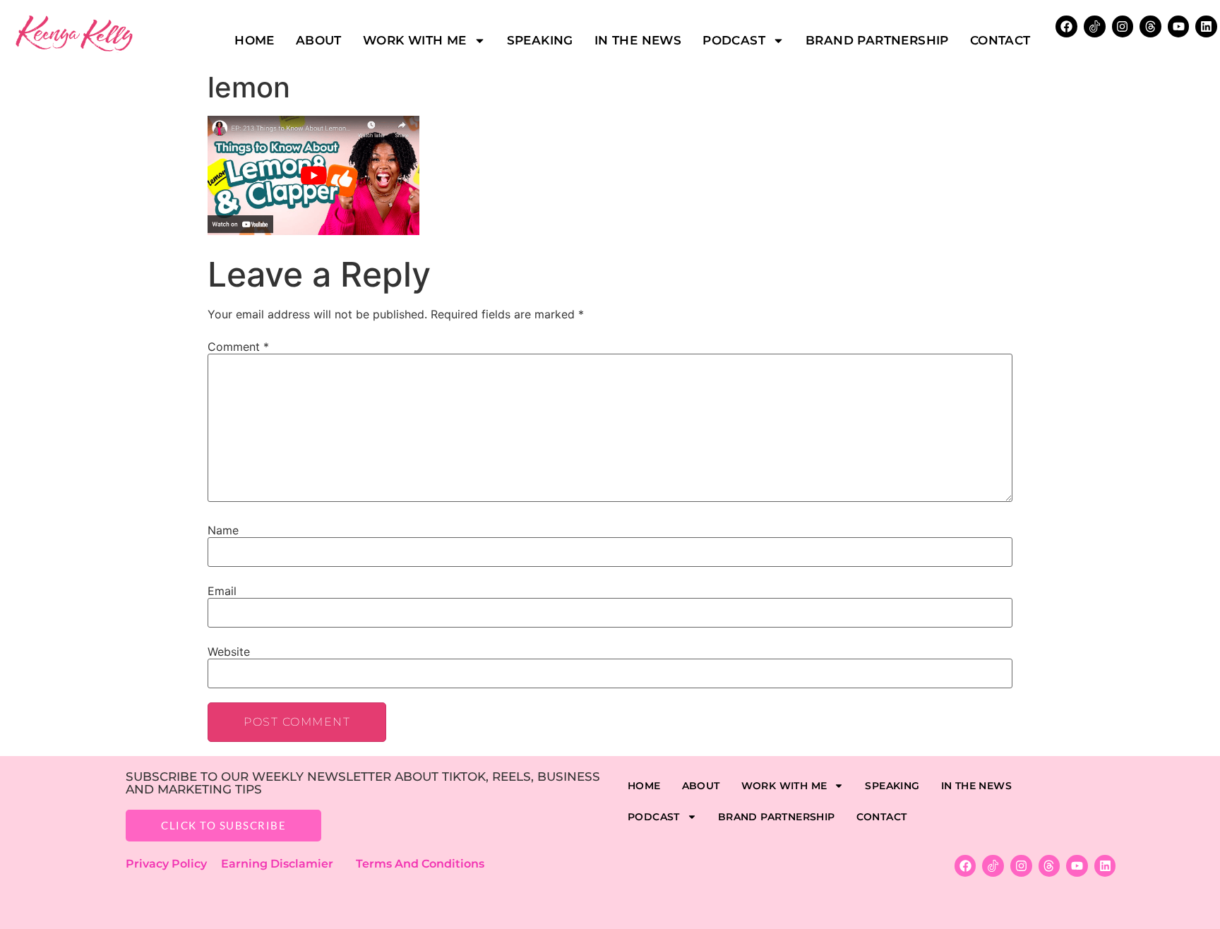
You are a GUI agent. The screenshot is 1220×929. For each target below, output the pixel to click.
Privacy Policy (173, 863)
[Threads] (1150, 26)
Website (229, 651)
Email (222, 591)
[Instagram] (1123, 26)
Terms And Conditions (420, 863)
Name (223, 530)
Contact (1000, 40)
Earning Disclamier (287, 863)
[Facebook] (1066, 26)
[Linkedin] (1206, 26)
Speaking (540, 40)
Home (254, 40)
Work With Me (415, 40)
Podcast (733, 40)
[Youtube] (1179, 26)
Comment (238, 346)
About (319, 40)
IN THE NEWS (637, 40)
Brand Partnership (877, 40)
